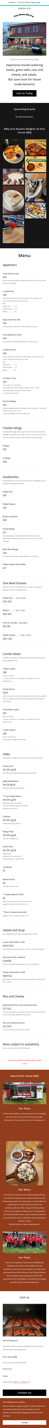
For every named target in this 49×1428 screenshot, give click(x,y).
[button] (29, 1382)
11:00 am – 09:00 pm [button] (20, 1382)
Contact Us (24, 1392)
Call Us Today (24, 93)
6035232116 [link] (7, 1369)
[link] (24, 15)
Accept (24, 1422)
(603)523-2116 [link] (24, 8)
